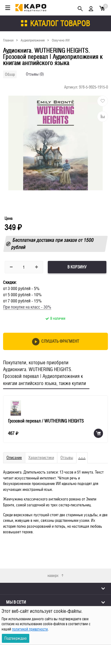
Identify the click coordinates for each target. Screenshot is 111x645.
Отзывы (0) (35, 74)
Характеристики (41, 457)
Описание (14, 457)
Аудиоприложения (33, 40)
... (82, 455)
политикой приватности (30, 629)
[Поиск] (80, 7)
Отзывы (66, 457)
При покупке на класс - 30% (27, 307)
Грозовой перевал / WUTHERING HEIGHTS (46, 420)
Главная (8, 40)
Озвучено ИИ (61, 40)
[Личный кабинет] (91, 7)
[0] (102, 8)
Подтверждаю (15, 638)
